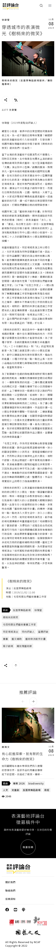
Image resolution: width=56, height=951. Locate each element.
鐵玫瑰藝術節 (24, 646)
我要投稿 (28, 847)
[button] (23, 701)
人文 (5, 790)
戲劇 (5, 610)
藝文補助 (17, 639)
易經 (46, 790)
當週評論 (43, 631)
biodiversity (36, 783)
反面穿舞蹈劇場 (22, 610)
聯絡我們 (10, 890)
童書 (5, 639)
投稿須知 (10, 899)
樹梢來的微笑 (10, 617)
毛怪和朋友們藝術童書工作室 (19, 624)
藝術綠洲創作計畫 (35, 639)
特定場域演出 (10, 631)
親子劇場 (8, 646)
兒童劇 (15, 790)
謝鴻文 (6, 746)
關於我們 (10, 882)
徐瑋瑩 (6, 19)
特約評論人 (28, 631)
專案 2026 (19, 783)
